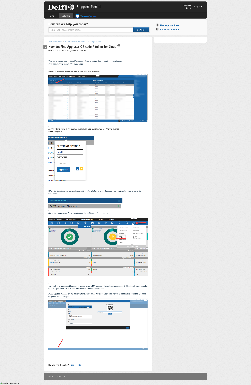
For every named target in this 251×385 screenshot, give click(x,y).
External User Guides (75, 41)
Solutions (66, 15)
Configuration (94, 41)
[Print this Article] (118, 45)
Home (51, 15)
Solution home (55, 41)
